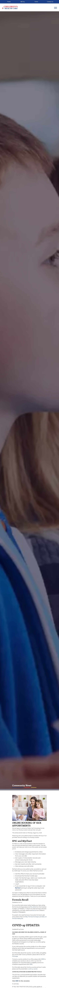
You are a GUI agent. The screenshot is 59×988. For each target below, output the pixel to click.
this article (33, 907)
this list (34, 910)
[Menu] (55, 7)
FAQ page (15, 956)
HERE (42, 959)
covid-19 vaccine (32, 969)
